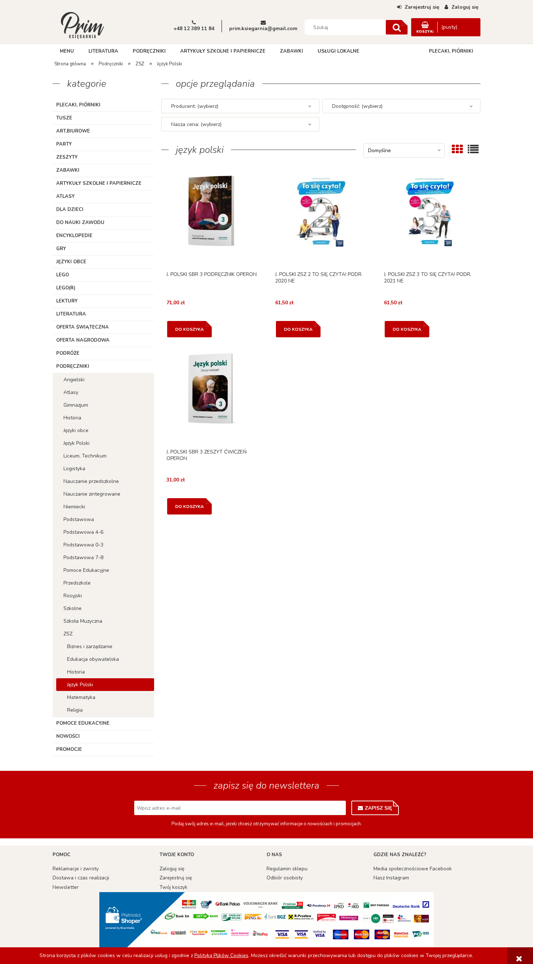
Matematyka (81, 697)
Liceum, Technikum (85, 455)
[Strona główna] (82, 25)
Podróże (67, 353)
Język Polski (76, 443)
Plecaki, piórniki (78, 105)
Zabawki (67, 170)
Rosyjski (72, 595)
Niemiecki (74, 506)
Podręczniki (72, 366)
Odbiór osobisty (284, 877)
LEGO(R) (65, 288)
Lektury (67, 301)
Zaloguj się (172, 868)
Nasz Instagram (391, 877)
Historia (72, 417)
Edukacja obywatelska (93, 659)
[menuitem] (67, 51)
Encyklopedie (74, 235)
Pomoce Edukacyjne (86, 570)
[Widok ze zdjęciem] (457, 149)
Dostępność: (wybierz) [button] (357, 106)
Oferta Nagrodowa (83, 340)
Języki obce (71, 262)
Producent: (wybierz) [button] (194, 106)
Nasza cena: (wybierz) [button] (196, 124)
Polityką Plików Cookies (221, 955)
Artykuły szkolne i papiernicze (98, 183)
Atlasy (65, 196)
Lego (62, 275)
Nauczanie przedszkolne (91, 481)
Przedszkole (77, 582)
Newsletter (66, 887)
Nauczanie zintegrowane (91, 494)
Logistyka (74, 468)
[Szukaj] (397, 27)
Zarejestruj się (176, 877)
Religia (75, 710)
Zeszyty (67, 157)
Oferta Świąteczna (82, 327)
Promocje (69, 749)
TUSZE (64, 118)
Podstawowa (78, 519)
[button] (212, 221)
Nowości (68, 736)
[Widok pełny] (473, 149)
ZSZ (68, 633)
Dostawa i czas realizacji (81, 877)
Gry (61, 248)
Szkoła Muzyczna (82, 621)
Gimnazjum (75, 405)
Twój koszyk (173, 887)
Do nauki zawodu (80, 222)
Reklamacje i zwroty (76, 868)
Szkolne (72, 608)
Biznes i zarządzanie (89, 646)
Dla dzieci (69, 209)
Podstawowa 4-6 (83, 532)
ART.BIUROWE (73, 131)
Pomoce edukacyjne (83, 723)
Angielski (73, 379)
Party (64, 144)
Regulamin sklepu (286, 868)
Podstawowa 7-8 (83, 557)
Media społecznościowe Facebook (412, 868)
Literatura (71, 314)
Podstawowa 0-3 (83, 544)
